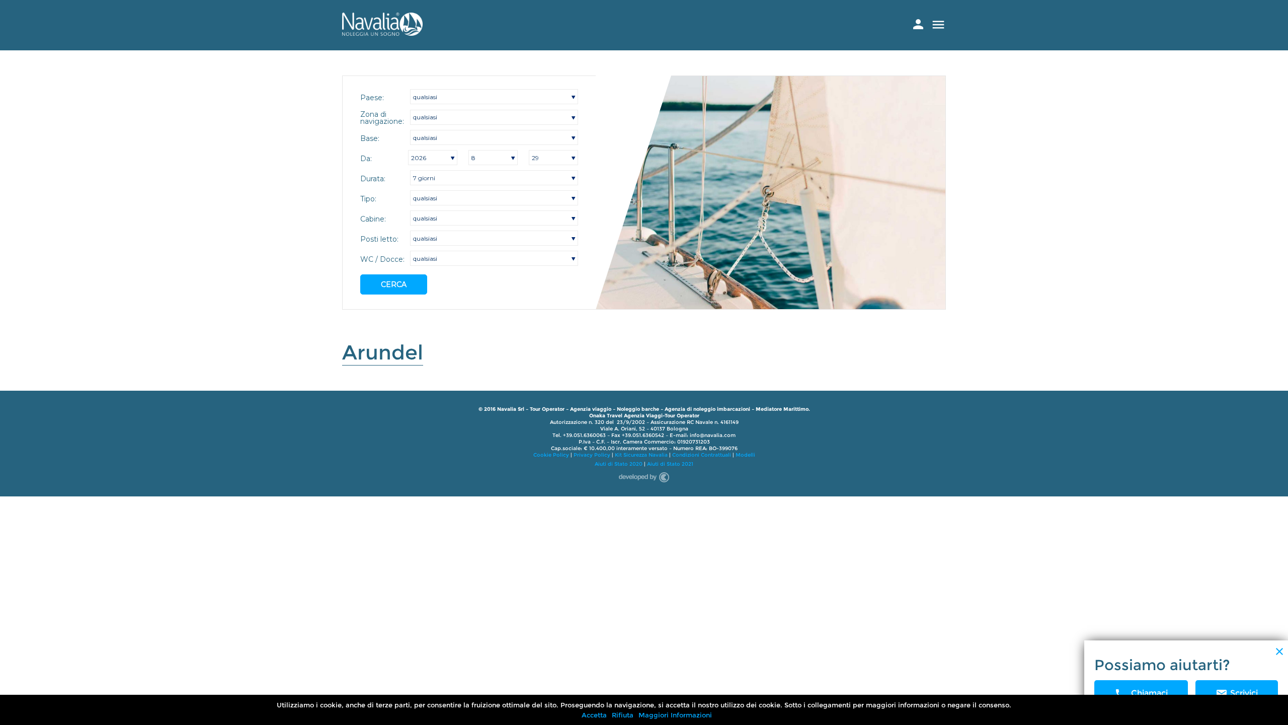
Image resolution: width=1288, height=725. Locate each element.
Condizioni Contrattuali (701, 455)
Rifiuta (622, 715)
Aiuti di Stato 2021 (670, 464)
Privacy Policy (592, 455)
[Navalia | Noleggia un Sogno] (382, 33)
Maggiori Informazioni (675, 715)
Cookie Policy (551, 455)
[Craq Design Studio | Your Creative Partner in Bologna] (644, 475)
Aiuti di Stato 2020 (618, 464)
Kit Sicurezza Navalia (641, 455)
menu (938, 24)
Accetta (594, 715)
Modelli (745, 455)
